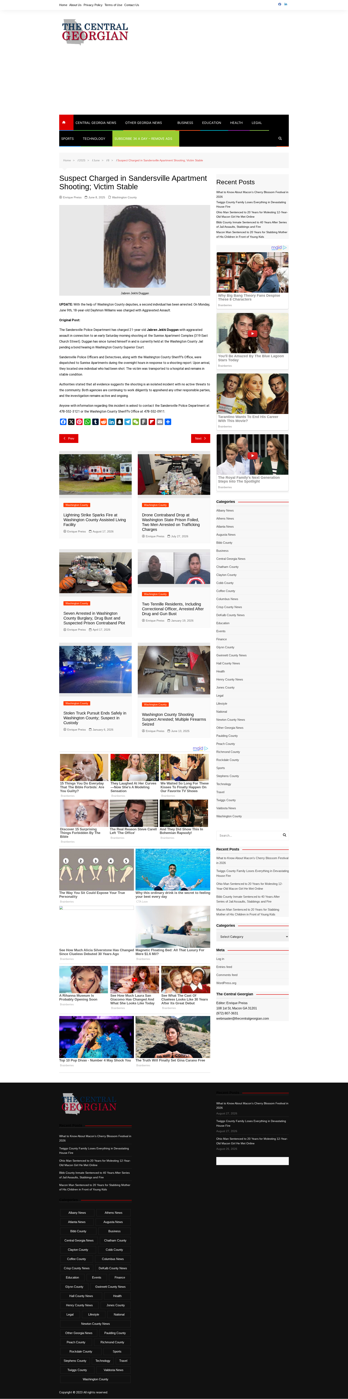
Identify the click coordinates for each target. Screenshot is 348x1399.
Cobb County (225, 583)
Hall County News (228, 663)
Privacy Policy (93, 5)
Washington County (124, 197)
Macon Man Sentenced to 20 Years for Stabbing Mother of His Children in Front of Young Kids (247, 912)
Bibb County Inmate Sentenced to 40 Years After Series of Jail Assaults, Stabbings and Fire (248, 899)
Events (221, 631)
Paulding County (227, 735)
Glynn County (225, 647)
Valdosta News (226, 808)
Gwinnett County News (231, 655)
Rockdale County (227, 760)
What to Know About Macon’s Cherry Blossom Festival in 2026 (252, 860)
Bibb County (224, 542)
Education (211, 123)
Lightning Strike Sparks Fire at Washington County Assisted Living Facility (94, 520)
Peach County (225, 743)
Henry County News (229, 679)
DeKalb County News (230, 615)
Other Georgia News (143, 123)
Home (63, 5)
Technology (94, 139)
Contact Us (131, 5)
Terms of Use (113, 5)
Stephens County (227, 776)
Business (185, 123)
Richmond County (228, 752)
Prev (71, 438)
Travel (220, 792)
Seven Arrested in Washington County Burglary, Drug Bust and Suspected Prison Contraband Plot (94, 618)
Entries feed (224, 967)
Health (236, 123)
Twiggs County (226, 800)
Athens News (225, 518)
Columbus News (227, 599)
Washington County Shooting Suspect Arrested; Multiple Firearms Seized (174, 719)
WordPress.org (226, 983)
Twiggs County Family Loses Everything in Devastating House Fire (252, 873)
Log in (220, 958)
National (221, 711)
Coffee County (225, 591)
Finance (221, 639)
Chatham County (227, 566)
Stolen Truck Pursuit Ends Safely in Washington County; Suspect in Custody (94, 718)
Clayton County (226, 574)
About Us (75, 5)
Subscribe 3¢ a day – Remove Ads (143, 139)
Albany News (225, 510)
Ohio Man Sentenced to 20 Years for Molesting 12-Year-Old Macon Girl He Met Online (249, 886)
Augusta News (226, 534)
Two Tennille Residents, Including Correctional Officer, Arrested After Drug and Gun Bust (173, 609)
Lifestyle (221, 703)
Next (198, 438)
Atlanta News (225, 526)
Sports (67, 139)
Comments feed (226, 975)
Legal (257, 123)
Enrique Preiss (72, 197)
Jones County (225, 687)
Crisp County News (229, 607)
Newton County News (230, 719)
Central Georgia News (96, 123)
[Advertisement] (174, 84)
